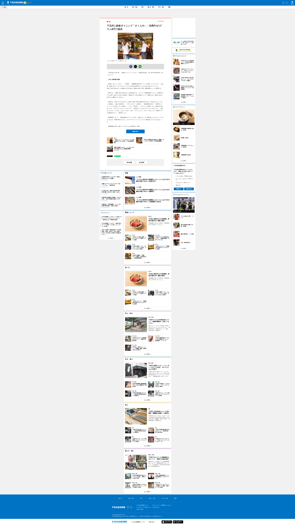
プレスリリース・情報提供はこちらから (162, 505)
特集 (169, 7)
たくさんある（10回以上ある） (184, 176)
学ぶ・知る (161, 7)
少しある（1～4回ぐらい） (183, 182)
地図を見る (135, 131)
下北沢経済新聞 (15, 2)
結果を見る (189, 189)
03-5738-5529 (155, 72)
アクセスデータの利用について (144, 507)
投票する (178, 189)
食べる (126, 7)
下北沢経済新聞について (142, 505)
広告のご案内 (140, 509)
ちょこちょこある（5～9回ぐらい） (184, 179)
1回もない (178, 185)
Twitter (286, 3)
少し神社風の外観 (115, 79)
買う (143, 7)
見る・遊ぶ (135, 7)
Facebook (283, 3)
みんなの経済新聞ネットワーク (119, 522)
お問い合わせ (156, 507)
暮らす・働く (151, 7)
